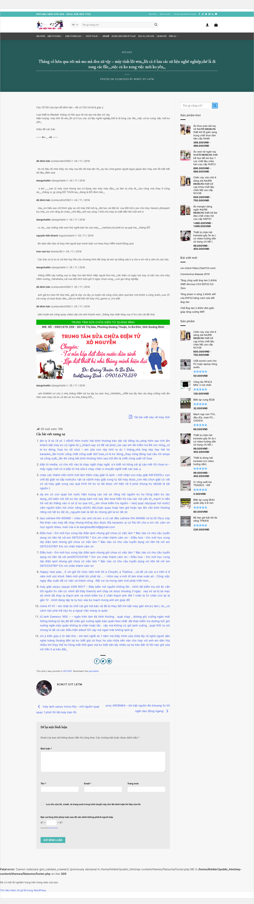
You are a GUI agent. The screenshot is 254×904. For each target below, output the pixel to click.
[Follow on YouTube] (216, 14)
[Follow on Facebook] (199, 14)
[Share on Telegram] (109, 661)
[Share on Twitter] (103, 661)
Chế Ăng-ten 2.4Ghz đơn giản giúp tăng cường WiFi (197, 309)
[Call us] (213, 14)
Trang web (133, 783)
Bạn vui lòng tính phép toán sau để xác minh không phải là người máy (77, 817)
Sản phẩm (153, 14)
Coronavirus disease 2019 (195, 274)
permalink (94, 671)
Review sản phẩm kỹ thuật (185, 14)
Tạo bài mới (161, 36)
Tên (43, 783)
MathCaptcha (53, 828)
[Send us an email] (209, 14)
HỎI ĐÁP (105, 36)
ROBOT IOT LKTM (144, 79)
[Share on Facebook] (97, 661)
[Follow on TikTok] (203, 14)
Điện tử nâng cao (73, 36)
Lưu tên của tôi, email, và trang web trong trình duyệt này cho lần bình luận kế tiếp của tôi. (93, 804)
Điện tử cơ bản (54, 36)
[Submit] (156, 24)
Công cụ (172, 36)
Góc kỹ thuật (165, 14)
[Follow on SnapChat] (206, 14)
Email (87, 783)
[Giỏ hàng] (216, 25)
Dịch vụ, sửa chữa (146, 36)
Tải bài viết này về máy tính (151, 417)
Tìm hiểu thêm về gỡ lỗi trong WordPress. (23, 890)
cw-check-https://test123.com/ (198, 268)
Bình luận (46, 748)
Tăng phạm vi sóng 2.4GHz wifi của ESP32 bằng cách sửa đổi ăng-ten (198, 298)
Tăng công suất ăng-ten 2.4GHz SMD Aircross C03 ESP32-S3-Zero (198, 284)
